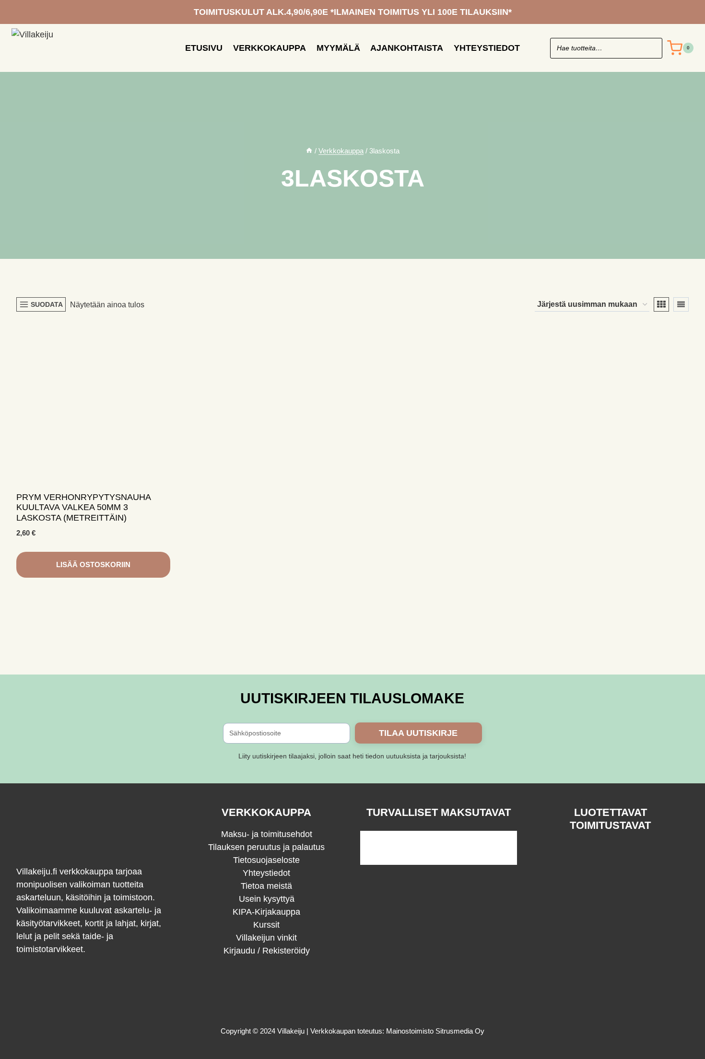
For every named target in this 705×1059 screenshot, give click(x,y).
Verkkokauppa (269, 48)
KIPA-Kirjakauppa (266, 912)
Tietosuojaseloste (266, 860)
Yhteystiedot (487, 48)
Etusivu (204, 48)
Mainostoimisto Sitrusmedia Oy (435, 1031)
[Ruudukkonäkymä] (661, 304)
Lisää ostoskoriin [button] (93, 564)
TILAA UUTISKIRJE (418, 733)
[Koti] (309, 151)
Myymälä (338, 48)
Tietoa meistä (266, 886)
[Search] (650, 48)
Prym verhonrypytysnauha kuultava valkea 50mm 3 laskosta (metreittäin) (83, 507)
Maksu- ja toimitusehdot (266, 834)
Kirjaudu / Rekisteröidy (266, 950)
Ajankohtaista (406, 48)
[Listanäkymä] (681, 304)
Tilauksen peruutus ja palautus (266, 847)
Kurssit (266, 925)
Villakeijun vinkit (266, 938)
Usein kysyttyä (266, 899)
